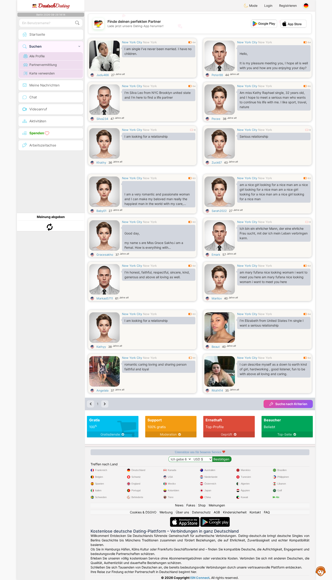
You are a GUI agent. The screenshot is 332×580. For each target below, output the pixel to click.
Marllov (217, 298)
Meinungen (217, 505)
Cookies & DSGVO (143, 512)
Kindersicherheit (235, 512)
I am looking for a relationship (146, 136)
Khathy (101, 162)
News (179, 505)
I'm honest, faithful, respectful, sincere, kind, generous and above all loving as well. (157, 274)
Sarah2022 (219, 211)
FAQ (267, 512)
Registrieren (288, 5)
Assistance (321, 571)
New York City (132, 42)
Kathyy (101, 346)
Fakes (190, 505)
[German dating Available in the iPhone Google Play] (215, 519)
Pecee (216, 119)
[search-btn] (77, 23)
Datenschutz (201, 512)
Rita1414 (217, 390)
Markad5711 (104, 298)
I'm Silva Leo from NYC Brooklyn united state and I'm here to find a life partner (157, 95)
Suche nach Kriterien (291, 404)
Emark (216, 254)
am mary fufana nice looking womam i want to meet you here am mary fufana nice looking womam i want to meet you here (273, 277)
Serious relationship (254, 136)
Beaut (216, 346)
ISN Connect (199, 578)
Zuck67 (217, 162)
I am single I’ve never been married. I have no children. (158, 51)
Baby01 (101, 211)
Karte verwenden (42, 73)
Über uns (182, 512)
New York (150, 42)
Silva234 (102, 119)
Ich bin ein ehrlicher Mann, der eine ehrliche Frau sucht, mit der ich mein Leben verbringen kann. (274, 233)
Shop (202, 505)
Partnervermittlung (43, 65)
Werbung (166, 512)
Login (268, 5)
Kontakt (255, 512)
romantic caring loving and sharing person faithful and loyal (155, 366)
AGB (217, 512)
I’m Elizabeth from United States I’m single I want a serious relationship (272, 323)
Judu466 (102, 75)
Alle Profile (37, 56)
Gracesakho (104, 254)
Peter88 (217, 75)
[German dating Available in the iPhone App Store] (185, 519)
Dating (53, 5)
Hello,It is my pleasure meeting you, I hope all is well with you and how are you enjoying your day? (274, 61)
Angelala (102, 390)
